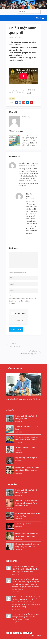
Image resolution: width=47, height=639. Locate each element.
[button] (23, 18)
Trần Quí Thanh (36, 635)
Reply (36, 163)
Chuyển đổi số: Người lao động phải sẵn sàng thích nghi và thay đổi (25, 581)
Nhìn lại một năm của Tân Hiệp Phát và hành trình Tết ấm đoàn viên (25, 568)
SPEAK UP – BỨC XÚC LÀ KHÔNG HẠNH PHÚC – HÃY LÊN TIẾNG (26, 599)
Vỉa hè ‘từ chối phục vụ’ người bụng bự (30, 137)
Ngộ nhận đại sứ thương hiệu (26, 458)
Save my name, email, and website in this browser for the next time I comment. (22, 301)
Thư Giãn (11, 98)
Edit (34, 165)
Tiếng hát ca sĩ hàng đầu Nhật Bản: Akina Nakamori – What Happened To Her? (26, 502)
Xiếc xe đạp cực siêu (23, 524)
